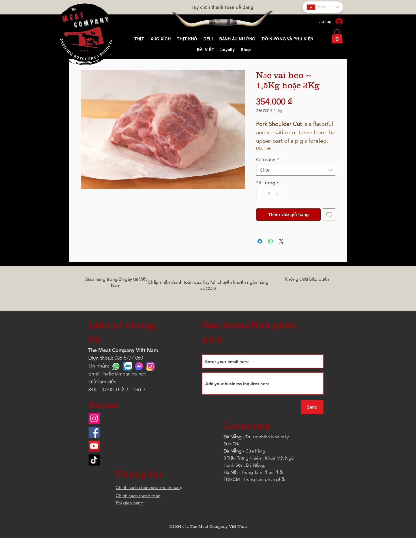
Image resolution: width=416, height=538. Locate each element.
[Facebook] (94, 432)
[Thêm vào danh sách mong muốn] (329, 214)
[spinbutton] (269, 193)
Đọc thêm (265, 148)
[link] (337, 36)
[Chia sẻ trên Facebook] (259, 241)
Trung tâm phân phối (264, 479)
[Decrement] (261, 193)
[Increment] (277, 193)
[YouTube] (94, 446)
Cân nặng (267, 159)
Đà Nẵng (233, 436)
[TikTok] (94, 460)
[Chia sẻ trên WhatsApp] (270, 241)
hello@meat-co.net (124, 374)
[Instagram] (94, 418)
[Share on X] (281, 241)
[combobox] (295, 170)
